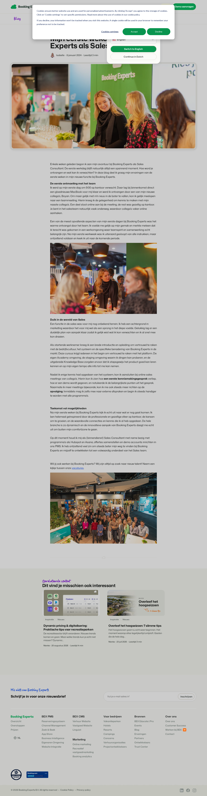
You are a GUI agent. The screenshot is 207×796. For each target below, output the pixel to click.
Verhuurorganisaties (114, 742)
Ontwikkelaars (142, 742)
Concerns (109, 738)
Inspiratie (49, 619)
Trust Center (141, 746)
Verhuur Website (81, 721)
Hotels (107, 725)
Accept (134, 31)
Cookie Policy (67, 790)
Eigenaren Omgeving (53, 742)
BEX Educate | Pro (144, 721)
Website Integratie (51, 746)
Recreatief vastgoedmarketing (83, 750)
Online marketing (82, 744)
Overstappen (18, 725)
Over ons (170, 721)
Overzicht (16, 721)
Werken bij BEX (173, 729)
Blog (136, 729)
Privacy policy (84, 790)
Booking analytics (82, 756)
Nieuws (61, 619)
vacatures (78, 468)
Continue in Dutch (133, 56)
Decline (158, 31)
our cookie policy (132, 14)
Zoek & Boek (48, 729)
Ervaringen (140, 734)
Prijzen (14, 729)
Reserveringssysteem (53, 721)
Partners (139, 738)
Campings (109, 734)
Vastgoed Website (82, 725)
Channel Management (54, 725)
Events (138, 725)
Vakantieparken (112, 721)
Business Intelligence (53, 738)
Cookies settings (110, 31)
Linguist (77, 729)
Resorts (108, 729)
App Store (47, 734)
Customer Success (175, 725)
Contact (169, 734)
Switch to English (133, 49)
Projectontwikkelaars (115, 746)
